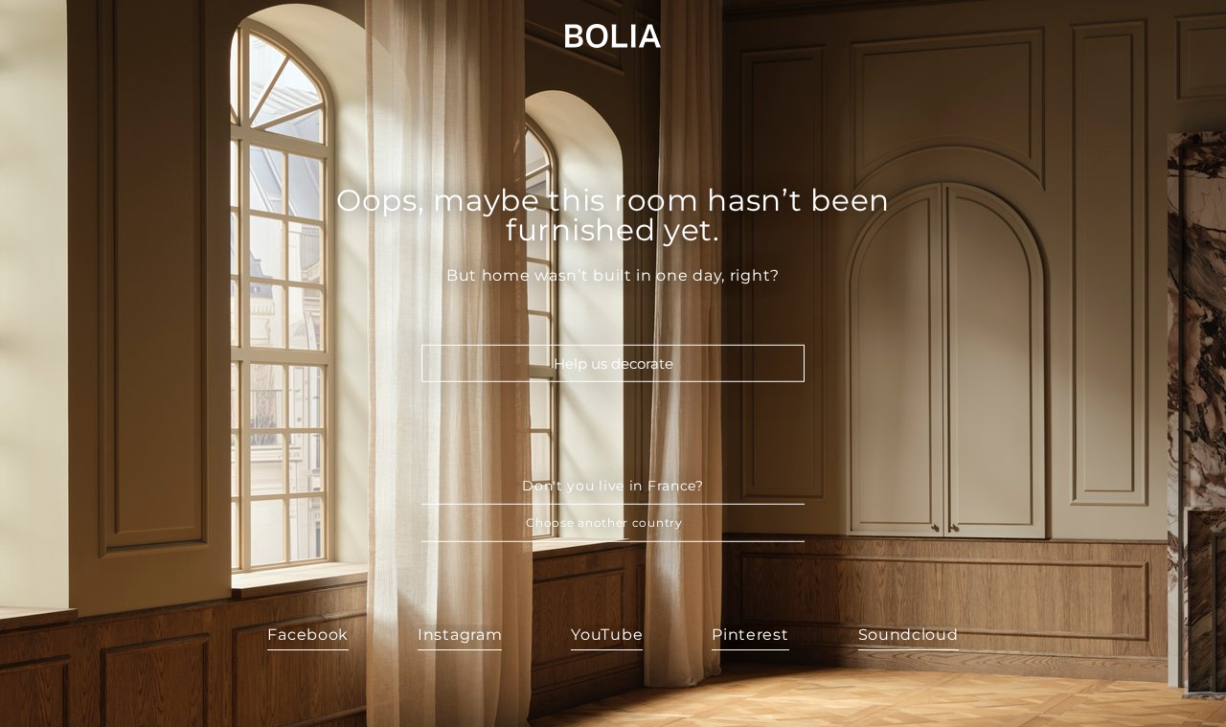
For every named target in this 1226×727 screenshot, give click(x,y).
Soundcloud (908, 634)
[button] (613, 523)
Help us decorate (613, 363)
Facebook (308, 634)
